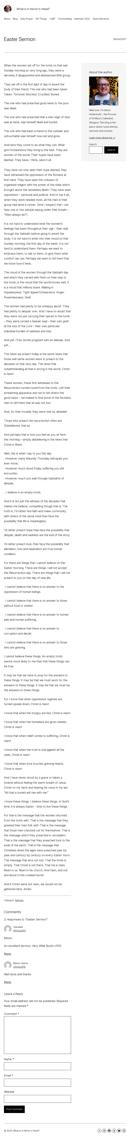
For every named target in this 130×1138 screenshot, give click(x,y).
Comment (11, 1013)
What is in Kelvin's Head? (33, 9)
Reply (7, 953)
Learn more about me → (102, 137)
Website (9, 1091)
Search (93, 144)
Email (8, 1075)
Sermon (19, 900)
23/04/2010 (19, 966)
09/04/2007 (19, 930)
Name (9, 1059)
